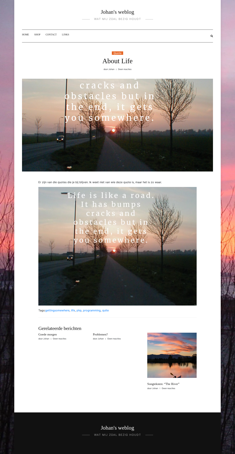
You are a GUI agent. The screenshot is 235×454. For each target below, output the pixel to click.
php (79, 310)
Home (25, 34)
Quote (117, 53)
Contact (51, 34)
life (73, 310)
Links (65, 34)
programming (92, 310)
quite (105, 310)
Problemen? (100, 334)
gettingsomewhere (57, 310)
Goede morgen (47, 334)
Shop (37, 34)
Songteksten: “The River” (163, 384)
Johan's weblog (117, 12)
